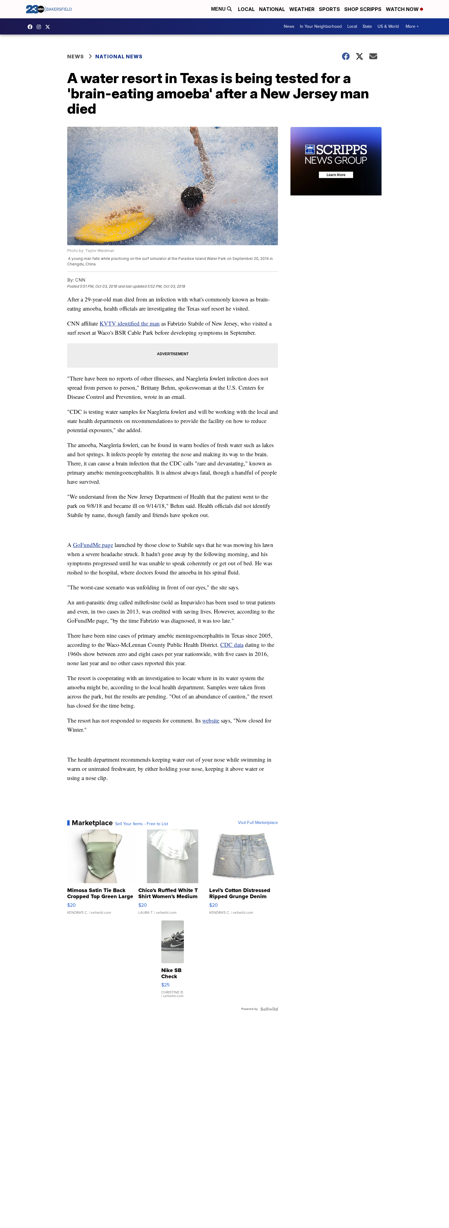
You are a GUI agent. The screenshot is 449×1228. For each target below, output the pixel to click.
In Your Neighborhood (321, 26)
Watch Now (403, 9)
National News (119, 56)
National (272, 9)
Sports (329, 9)
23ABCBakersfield (31, 26)
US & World (388, 26)
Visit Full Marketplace (258, 823)
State (367, 26)
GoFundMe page (93, 544)
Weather (302, 9)
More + (412, 26)
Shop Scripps (362, 9)
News (289, 26)
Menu (219, 9)
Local (246, 9)
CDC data (231, 644)
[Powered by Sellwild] (269, 1009)
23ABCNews (40, 26)
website (210, 720)
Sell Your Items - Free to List (141, 824)
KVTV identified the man (130, 323)
